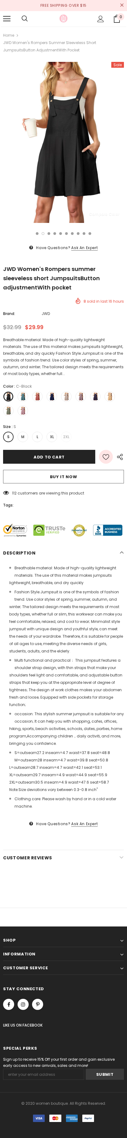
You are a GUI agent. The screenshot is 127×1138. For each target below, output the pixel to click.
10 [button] (89, 233)
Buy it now (63, 477)
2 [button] (43, 233)
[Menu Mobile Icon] (6, 18)
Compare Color (104, 213)
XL (52, 436)
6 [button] (66, 233)
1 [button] (37, 233)
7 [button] (72, 233)
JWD (46, 313)
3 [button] (48, 233)
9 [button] (84, 233)
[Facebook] (8, 1004)
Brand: (9, 313)
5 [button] (60, 233)
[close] (122, 5)
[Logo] (63, 18)
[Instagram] (23, 1004)
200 (15, 493)
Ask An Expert (84, 247)
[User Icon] (100, 19)
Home (8, 35)
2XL (66, 436)
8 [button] (78, 233)
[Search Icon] (25, 19)
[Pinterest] (37, 1004)
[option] (63, 142)
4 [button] (54, 233)
